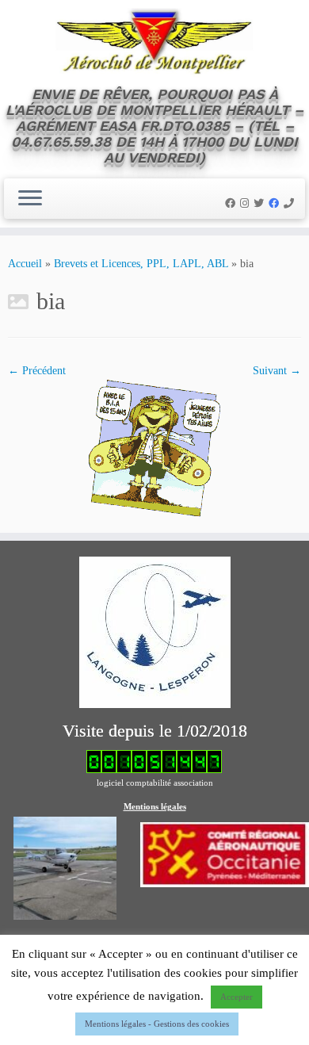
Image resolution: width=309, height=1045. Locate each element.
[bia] (154, 448)
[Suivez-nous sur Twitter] (261, 203)
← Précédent (37, 371)
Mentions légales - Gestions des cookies (157, 1023)
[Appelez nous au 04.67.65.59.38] (291, 203)
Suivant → (277, 371)
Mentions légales (155, 806)
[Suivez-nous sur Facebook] (232, 203)
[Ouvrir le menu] (30, 199)
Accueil (25, 264)
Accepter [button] (236, 996)
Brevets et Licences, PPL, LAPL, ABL (141, 264)
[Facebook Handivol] (276, 203)
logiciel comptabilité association (155, 782)
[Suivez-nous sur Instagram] (247, 203)
